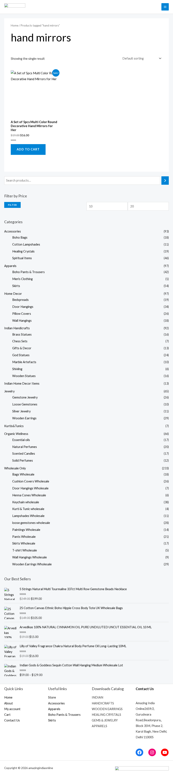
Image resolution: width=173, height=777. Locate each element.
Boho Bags (19, 237)
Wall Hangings (22, 320)
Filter (12, 204)
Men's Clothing (22, 279)
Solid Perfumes (22, 460)
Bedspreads (20, 300)
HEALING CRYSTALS (106, 714)
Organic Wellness (16, 434)
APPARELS (99, 726)
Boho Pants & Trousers (28, 272)
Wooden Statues (24, 376)
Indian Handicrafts (17, 328)
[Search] (165, 180)
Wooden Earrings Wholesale (32, 564)
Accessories (12, 231)
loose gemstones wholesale (31, 523)
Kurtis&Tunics (14, 426)
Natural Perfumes (24, 447)
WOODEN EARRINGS (107, 709)
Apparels (10, 266)
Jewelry (9, 391)
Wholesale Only (15, 468)
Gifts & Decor (21, 348)
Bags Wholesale (23, 474)
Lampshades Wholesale (28, 516)
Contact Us (12, 720)
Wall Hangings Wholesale (29, 557)
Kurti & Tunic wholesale (28, 509)
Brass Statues (22, 334)
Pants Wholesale (24, 536)
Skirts (16, 286)
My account (12, 709)
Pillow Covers (21, 313)
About (8, 703)
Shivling (17, 369)
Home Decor (13, 293)
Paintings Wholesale (26, 529)
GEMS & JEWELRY (105, 720)
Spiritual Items (22, 258)
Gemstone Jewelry (25, 397)
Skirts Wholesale (23, 543)
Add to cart (28, 149)
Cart (7, 714)
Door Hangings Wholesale (30, 488)
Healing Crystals (23, 251)
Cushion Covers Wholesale (30, 481)
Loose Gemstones (24, 404)
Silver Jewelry (21, 411)
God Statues (21, 355)
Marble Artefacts (24, 362)
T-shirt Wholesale (24, 550)
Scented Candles (23, 453)
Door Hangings (22, 306)
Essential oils (21, 440)
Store (52, 697)
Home (14, 25)
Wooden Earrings (24, 418)
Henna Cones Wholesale (29, 495)
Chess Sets (19, 341)
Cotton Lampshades (26, 244)
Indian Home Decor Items (21, 383)
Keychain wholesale (25, 502)
